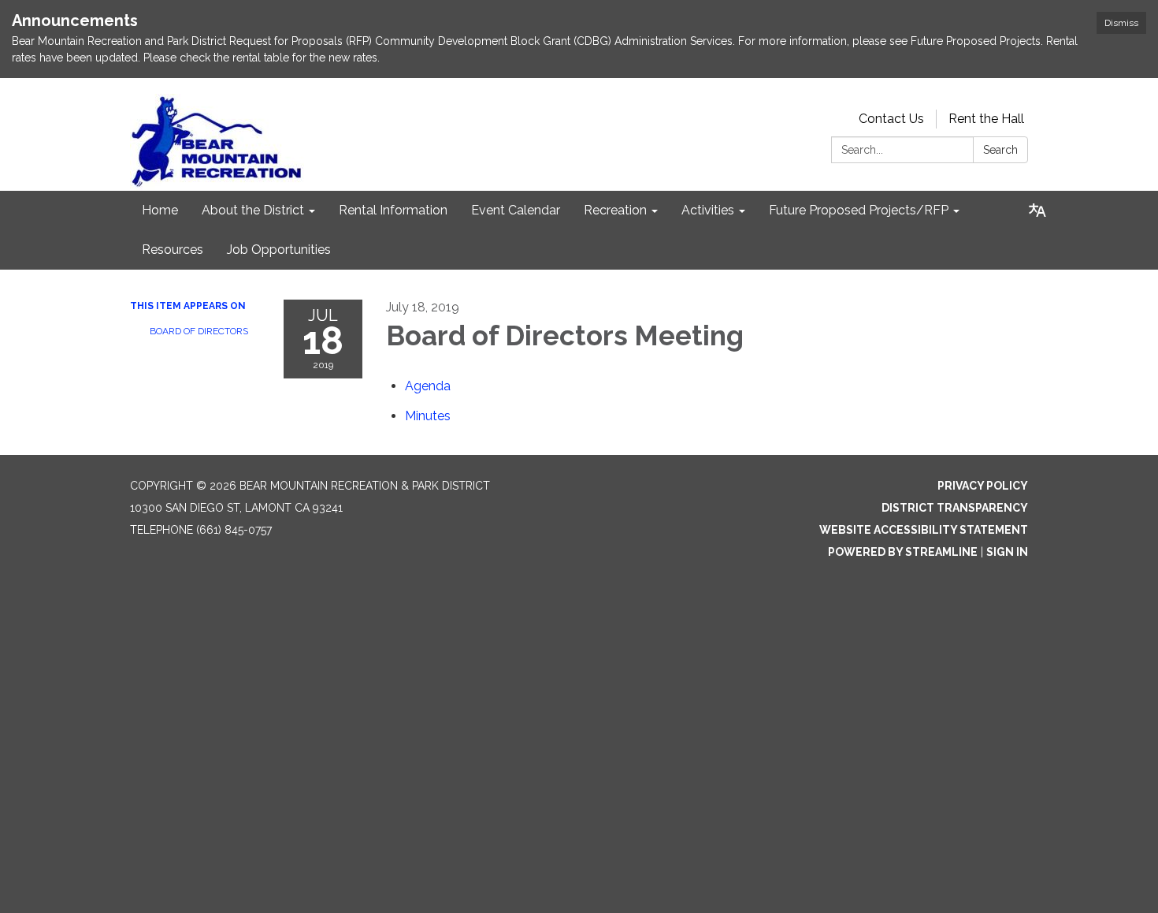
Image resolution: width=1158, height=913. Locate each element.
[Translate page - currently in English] (1037, 210)
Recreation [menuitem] (615, 210)
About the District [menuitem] (253, 210)
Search (1000, 149)
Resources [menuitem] (172, 249)
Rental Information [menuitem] (393, 210)
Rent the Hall (986, 118)
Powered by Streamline (903, 552)
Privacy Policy (982, 485)
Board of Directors (199, 331)
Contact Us (891, 118)
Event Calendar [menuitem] (515, 210)
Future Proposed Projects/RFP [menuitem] (858, 210)
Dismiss (1121, 22)
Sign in (1007, 552)
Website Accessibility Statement (923, 530)
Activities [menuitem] (707, 210)
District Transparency (954, 507)
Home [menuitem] (160, 210)
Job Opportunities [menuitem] (279, 249)
